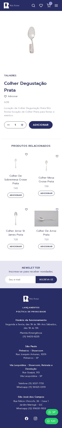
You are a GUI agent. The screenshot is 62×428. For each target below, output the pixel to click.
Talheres (10, 75)
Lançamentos (30, 307)
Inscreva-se (46, 279)
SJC (53, 421)
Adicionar (41, 125)
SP (54, 412)
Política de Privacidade (31, 311)
